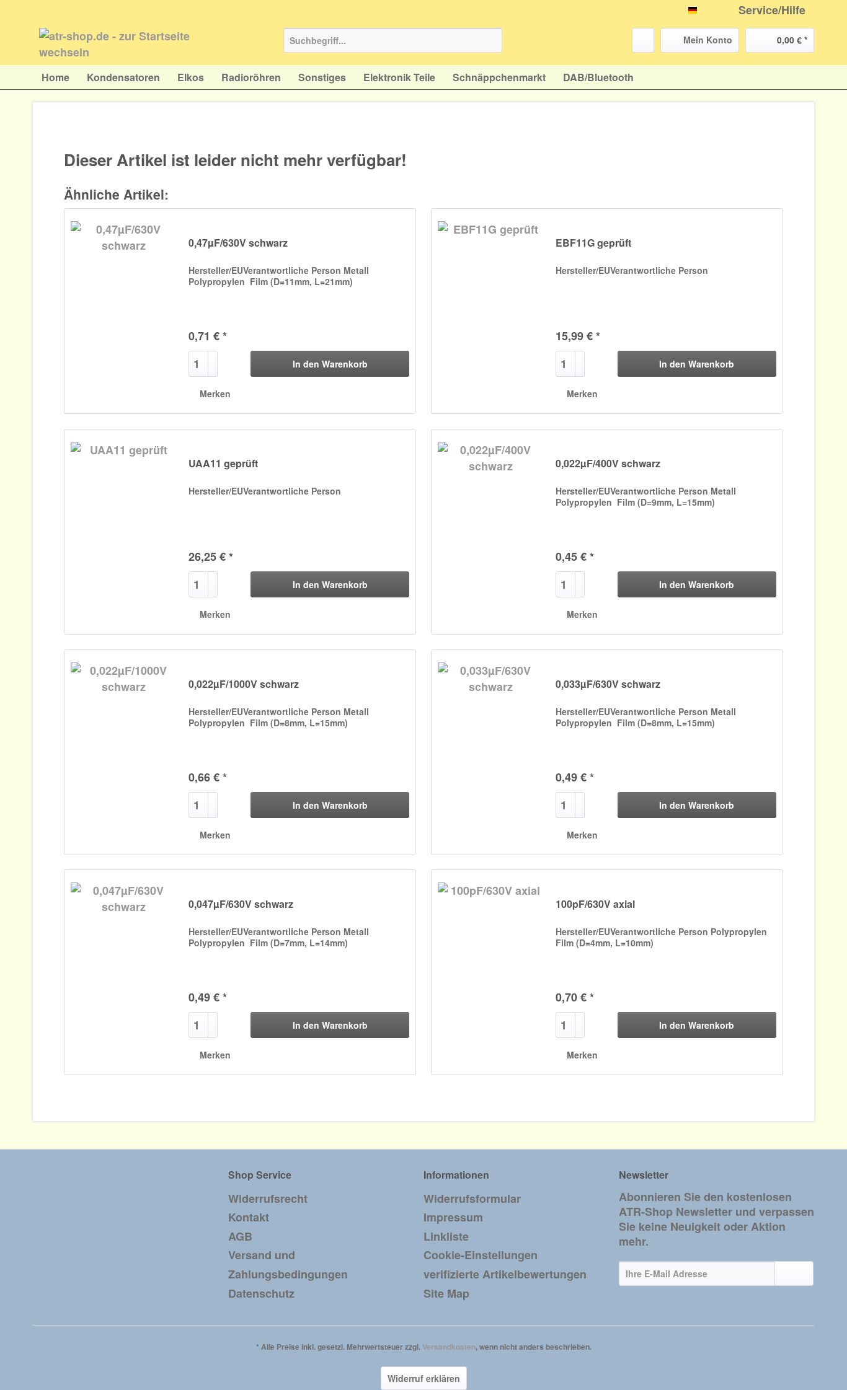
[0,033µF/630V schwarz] (490, 752)
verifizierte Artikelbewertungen (505, 1274)
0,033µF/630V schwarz (608, 684)
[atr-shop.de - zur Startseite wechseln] (132, 43)
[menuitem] (392, 46)
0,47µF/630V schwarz (238, 243)
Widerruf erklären (424, 1378)
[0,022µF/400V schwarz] (490, 532)
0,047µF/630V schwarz (240, 904)
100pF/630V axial (595, 904)
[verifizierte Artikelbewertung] (253, 229)
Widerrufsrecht (268, 1198)
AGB (240, 1236)
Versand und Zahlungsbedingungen (288, 1264)
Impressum (453, 1217)
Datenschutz (261, 1293)
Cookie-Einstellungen (480, 1255)
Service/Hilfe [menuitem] (772, 10)
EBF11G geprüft (593, 243)
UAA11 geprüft (223, 463)
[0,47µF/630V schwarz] (123, 311)
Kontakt (248, 1217)
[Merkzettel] (643, 40)
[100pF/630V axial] (490, 972)
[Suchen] (490, 40)
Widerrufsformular (472, 1198)
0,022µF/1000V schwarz (243, 684)
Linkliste (446, 1236)
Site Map (446, 1293)
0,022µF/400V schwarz (608, 463)
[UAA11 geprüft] (123, 532)
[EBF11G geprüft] (490, 311)
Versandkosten (449, 1346)
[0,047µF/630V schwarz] (123, 972)
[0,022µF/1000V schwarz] (123, 752)
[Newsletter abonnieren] (794, 1273)
